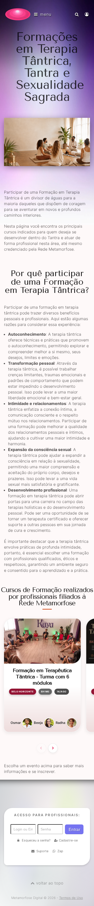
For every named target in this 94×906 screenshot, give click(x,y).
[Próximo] (53, 748)
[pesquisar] (77, 14)
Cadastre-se (68, 840)
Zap (60, 851)
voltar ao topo (49, 882)
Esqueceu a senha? (36, 840)
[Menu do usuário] (87, 14)
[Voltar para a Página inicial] (17, 14)
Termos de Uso (71, 898)
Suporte (42, 851)
